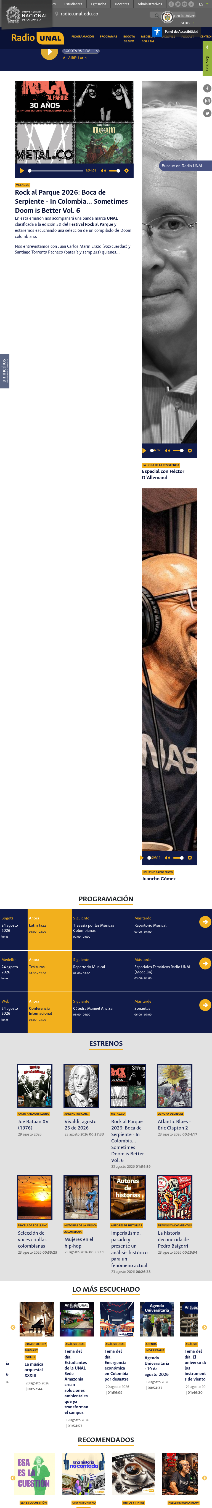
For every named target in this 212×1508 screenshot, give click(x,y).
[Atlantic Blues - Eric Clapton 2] (174, 1086)
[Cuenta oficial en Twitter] (178, 4)
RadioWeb (169, 36)
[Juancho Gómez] (169, 676)
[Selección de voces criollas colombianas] (34, 1197)
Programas (109, 36)
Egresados (98, 4)
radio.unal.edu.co (79, 14)
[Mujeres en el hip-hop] (81, 1197)
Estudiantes (73, 4)
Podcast (188, 36)
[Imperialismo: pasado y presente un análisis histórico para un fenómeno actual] (128, 1197)
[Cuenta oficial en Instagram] (191, 4)
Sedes (185, 23)
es (201, 4)
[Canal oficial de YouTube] (184, 4)
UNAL (112, 218)
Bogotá (7, 918)
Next (202, 1325)
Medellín (9, 960)
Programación (83, 36)
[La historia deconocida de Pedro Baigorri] (174, 1197)
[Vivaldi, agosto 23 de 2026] (81, 1086)
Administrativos (150, 4)
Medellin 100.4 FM (149, 39)
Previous (10, 1325)
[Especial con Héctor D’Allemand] (169, 269)
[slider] (55, 170)
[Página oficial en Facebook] (171, 4)
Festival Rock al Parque (91, 224)
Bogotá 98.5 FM (130, 39)
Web (5, 1001)
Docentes (122, 4)
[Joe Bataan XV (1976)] (34, 1086)
